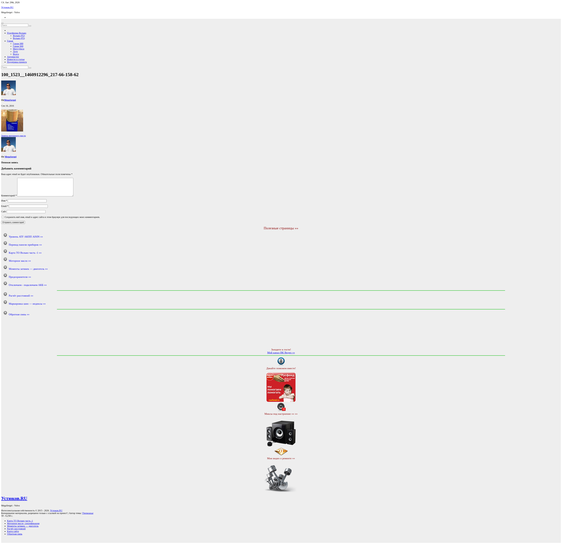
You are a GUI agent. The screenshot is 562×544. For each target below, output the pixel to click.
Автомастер (13, 56)
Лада (15, 51)
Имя (4, 200)
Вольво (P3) (19, 38)
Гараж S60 (18, 46)
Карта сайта (13, 531)
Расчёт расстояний (16, 528)
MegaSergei (10, 100)
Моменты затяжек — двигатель (22, 526)
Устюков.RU (7, 7)
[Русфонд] (281, 401)
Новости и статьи (16, 59)
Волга (16, 54)
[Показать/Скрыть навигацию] (2, 23)
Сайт (3, 211)
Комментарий (9, 195)
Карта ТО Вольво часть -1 (20, 521)
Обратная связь (14, 534)
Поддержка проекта (17, 62)
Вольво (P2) (19, 35)
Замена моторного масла (13, 135)
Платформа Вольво (16, 33)
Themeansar (87, 513)
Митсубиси (18, 49)
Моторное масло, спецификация (23, 523)
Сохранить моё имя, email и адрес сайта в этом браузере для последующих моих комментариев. (52, 217)
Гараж (10, 41)
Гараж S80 (18, 43)
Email (4, 206)
